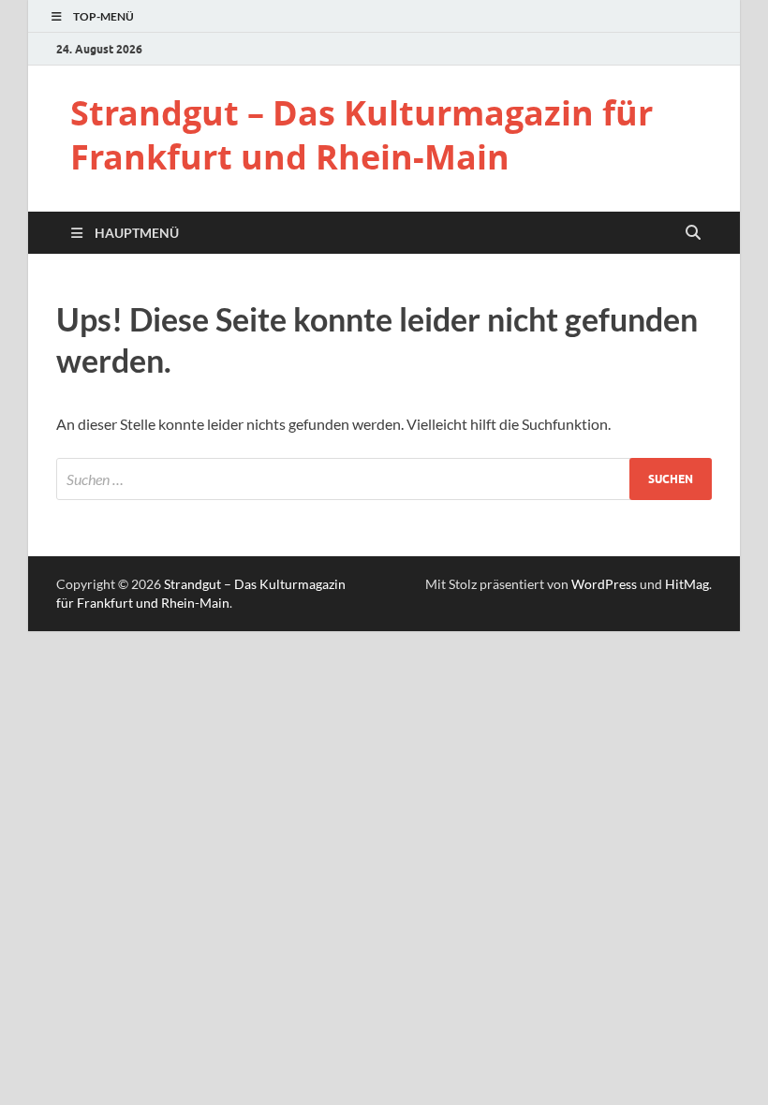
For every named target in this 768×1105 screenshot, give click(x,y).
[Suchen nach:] (384, 479)
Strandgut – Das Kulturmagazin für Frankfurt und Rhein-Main (361, 135)
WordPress (604, 584)
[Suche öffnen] (693, 233)
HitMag (687, 584)
